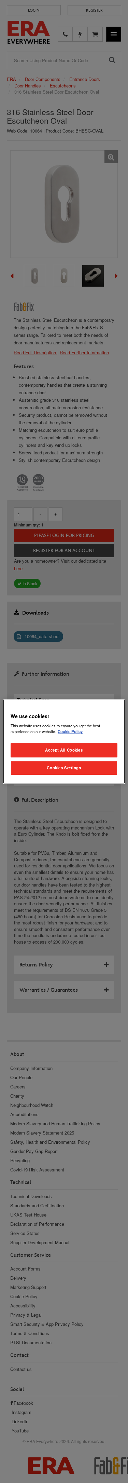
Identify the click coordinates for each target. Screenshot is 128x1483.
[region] (64, 741)
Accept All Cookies (64, 750)
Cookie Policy (70, 731)
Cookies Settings (64, 767)
